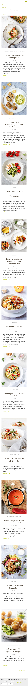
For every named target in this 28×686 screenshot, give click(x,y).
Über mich (4, 14)
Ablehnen (10, 683)
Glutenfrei (12, 51)
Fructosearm (6, 51)
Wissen (3, 11)
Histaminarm (18, 51)
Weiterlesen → (6, 75)
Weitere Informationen (21, 682)
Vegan (23, 51)
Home (3, 4)
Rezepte (4, 7)
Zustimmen (3, 683)
